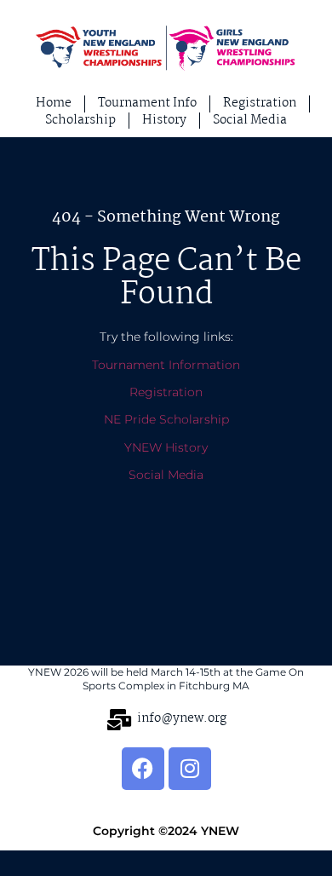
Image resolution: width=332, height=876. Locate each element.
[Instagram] (190, 768)
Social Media (166, 474)
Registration (166, 392)
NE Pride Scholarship (166, 419)
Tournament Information (166, 364)
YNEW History (166, 447)
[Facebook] (143, 768)
